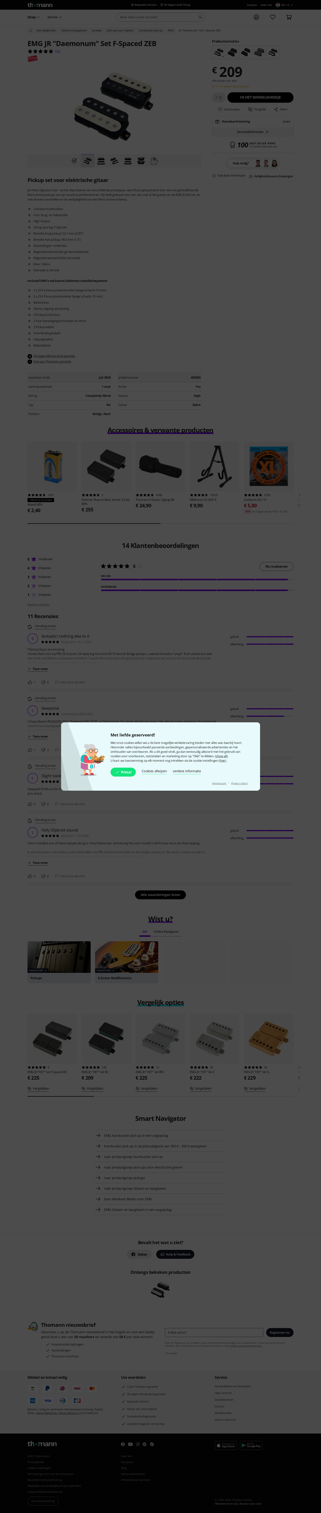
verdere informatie (187, 771)
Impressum (219, 783)
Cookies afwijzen (154, 771)
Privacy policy (239, 783)
